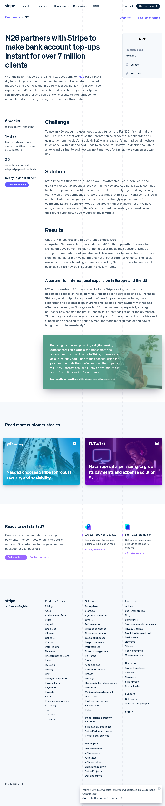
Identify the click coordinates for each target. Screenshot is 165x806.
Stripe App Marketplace (98, 726)
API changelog (93, 762)
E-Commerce (92, 624)
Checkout (50, 628)
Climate (49, 633)
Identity (49, 660)
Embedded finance (95, 628)
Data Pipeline (52, 646)
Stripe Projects (93, 771)
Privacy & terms (134, 628)
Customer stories (135, 610)
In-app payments (94, 642)
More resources (134, 655)
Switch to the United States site (101, 798)
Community (131, 619)
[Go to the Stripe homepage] (9, 601)
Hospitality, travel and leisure (101, 682)
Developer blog (93, 775)
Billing (48, 619)
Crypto (49, 642)
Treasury (50, 719)
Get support (132, 699)
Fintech (89, 673)
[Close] (158, 789)
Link (47, 673)
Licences (130, 641)
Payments (51, 687)
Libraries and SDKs (95, 766)
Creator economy (95, 669)
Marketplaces (92, 646)
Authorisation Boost (56, 615)
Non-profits (91, 696)
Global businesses (95, 637)
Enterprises (91, 606)
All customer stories (148, 17)
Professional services (97, 700)
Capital (49, 624)
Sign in (127, 6)
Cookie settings (134, 650)
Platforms (90, 655)
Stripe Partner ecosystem (99, 731)
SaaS (88, 660)
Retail (88, 709)
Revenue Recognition (57, 700)
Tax (47, 709)
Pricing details (93, 549)
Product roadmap (135, 668)
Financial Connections (57, 655)
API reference (133, 553)
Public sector (92, 705)
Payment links (53, 682)
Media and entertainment (99, 691)
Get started (15, 557)
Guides (129, 606)
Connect (50, 637)
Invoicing (50, 664)
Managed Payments (56, 678)
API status (91, 757)
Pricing (95, 5)
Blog (127, 615)
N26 (81, 76)
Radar (48, 696)
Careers (129, 672)
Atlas (48, 610)
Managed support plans (138, 703)
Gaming (89, 678)
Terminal (50, 714)
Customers (12, 17)
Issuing (49, 669)
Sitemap (129, 646)
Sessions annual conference (140, 624)
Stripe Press (132, 681)
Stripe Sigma (52, 705)
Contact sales (147, 6)
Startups (90, 610)
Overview (125, 17)
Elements (50, 651)
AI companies (92, 664)
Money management (96, 651)
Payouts (49, 691)
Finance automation (96, 633)
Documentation (93, 748)
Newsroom (131, 677)
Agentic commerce (96, 615)
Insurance (90, 687)
